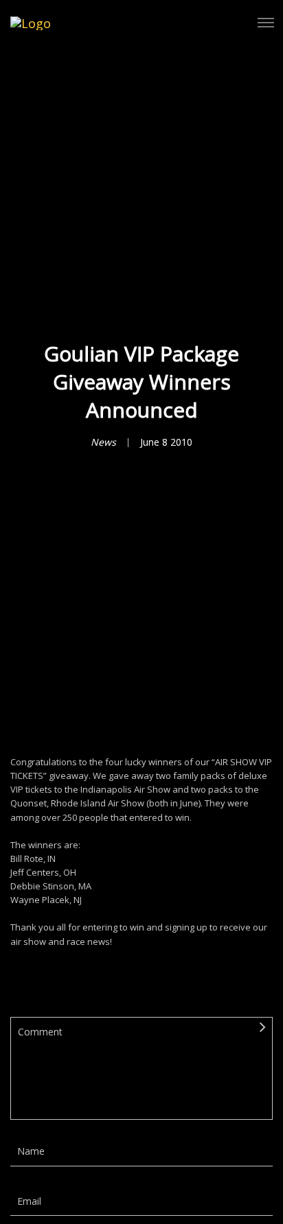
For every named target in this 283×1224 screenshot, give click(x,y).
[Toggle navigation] (266, 22)
